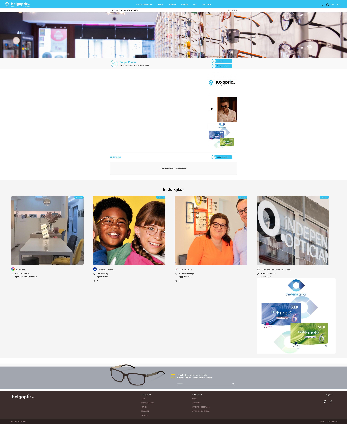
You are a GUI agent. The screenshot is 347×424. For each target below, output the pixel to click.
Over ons (184, 4)
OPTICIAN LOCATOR (147, 403)
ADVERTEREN (196, 403)
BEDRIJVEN (145, 411)
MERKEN (144, 407)
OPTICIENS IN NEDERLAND (200, 407)
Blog (195, 4)
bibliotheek (207, 4)
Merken (160, 4)
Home (116, 10)
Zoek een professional (144, 4)
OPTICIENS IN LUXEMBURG (201, 411)
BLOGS (194, 399)
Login (332, 4)
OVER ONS (144, 415)
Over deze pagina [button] (232, 10)
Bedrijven (172, 4)
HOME (143, 399)
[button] (322, 5)
